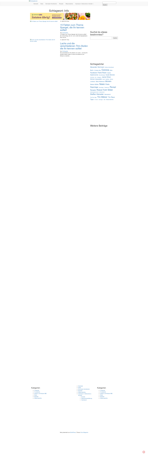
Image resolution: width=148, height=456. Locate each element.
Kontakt (83, 397)
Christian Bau (97, 70)
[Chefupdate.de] (31, 3)
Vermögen (101, 99)
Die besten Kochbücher (51, 3)
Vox (104, 99)
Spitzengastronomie (94, 92)
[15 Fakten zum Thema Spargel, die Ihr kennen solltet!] (44, 21)
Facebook (93, 73)
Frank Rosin (102, 72)
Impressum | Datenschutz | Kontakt (84, 3)
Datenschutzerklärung (86, 398)
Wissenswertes (69, 3)
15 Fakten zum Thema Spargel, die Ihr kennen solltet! (72, 27)
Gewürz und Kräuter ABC (40, 393)
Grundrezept (102, 75)
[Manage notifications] (144, 452)
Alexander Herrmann (97, 67)
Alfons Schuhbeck (109, 67)
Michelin (108, 81)
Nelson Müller (94, 84)
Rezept (113, 86)
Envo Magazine (84, 432)
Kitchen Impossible (96, 79)
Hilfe (95, 77)
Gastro (109, 73)
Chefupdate (65, 32)
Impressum (84, 400)
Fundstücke (37, 392)
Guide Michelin (110, 75)
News (41, 3)
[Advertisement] (59, 69)
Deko (111, 70)
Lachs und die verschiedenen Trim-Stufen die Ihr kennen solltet (74, 46)
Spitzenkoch (101, 92)
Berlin (92, 70)
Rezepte (61, 3)
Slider (110, 89)
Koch (104, 79)
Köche (111, 79)
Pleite (107, 84)
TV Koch (96, 99)
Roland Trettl (102, 90)
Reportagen (101, 87)
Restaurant (106, 87)
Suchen (115, 38)
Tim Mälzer (102, 96)
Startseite (36, 3)
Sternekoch (107, 94)
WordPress (73, 432)
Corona (105, 69)
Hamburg (92, 77)
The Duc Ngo (93, 97)
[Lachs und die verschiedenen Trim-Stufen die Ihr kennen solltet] (44, 40)
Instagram (99, 77)
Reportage (94, 87)
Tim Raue (111, 97)
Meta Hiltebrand (100, 81)
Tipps (92, 99)
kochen (107, 79)
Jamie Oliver (106, 77)
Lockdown (92, 81)
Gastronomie (94, 75)
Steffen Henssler (97, 94)
